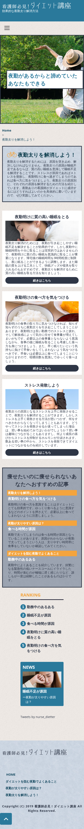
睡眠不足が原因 (39, 615)
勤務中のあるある (22, 559)
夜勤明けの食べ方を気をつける (42, 297)
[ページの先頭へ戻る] (6, 822)
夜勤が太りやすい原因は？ (26, 523)
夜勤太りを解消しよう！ (24, 493)
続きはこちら (42, 280)
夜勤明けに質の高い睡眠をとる (42, 216)
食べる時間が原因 (22, 528)
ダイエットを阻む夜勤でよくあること (33, 553)
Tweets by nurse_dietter (37, 717)
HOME (11, 774)
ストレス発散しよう (42, 385)
